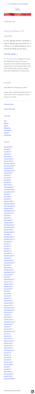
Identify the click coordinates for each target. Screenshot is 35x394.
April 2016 (7, 298)
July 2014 (6, 326)
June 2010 (6, 357)
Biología (6, 123)
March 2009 (7, 371)
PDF (6, 68)
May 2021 (6, 248)
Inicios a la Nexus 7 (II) (14, 31)
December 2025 (8, 163)
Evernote (24, 63)
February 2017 (8, 284)
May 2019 (6, 265)
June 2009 (6, 369)
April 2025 (7, 182)
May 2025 (6, 180)
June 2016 (6, 293)
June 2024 (6, 196)
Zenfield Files (14, 71)
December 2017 (8, 279)
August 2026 (7, 147)
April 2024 (7, 199)
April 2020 (7, 258)
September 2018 (8, 272)
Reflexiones (7, 128)
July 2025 (6, 175)
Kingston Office (22, 66)
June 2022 (6, 234)
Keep (15, 66)
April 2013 (7, 336)
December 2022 (8, 225)
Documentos (7, 63)
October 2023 (8, 208)
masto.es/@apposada (9, 109)
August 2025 (7, 173)
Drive (13, 63)
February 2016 (8, 303)
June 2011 (6, 352)
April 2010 (7, 360)
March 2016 (7, 300)
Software (20, 59)
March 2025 (7, 185)
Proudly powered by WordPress (12, 390)
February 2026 (8, 159)
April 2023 (7, 218)
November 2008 (8, 378)
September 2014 (8, 322)
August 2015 (7, 312)
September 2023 (8, 211)
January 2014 (7, 329)
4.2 (5, 61)
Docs (25, 61)
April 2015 (7, 315)
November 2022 (8, 227)
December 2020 (8, 255)
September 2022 (8, 232)
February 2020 (8, 260)
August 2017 (7, 281)
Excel (28, 63)
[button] (32, 391)
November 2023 (8, 206)
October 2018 (8, 270)
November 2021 (8, 239)
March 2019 (7, 267)
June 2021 (6, 246)
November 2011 (8, 350)
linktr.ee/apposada (9, 104)
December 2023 (8, 203)
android (17, 61)
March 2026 (7, 156)
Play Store (20, 68)
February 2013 (8, 341)
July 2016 (6, 291)
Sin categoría (7, 130)
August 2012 (7, 348)
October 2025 (8, 168)
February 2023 (8, 222)
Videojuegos (7, 135)
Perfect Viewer (12, 68)
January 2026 (7, 161)
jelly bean (11, 66)
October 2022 (8, 229)
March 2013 (7, 338)
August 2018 (7, 274)
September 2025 (8, 170)
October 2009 (8, 364)
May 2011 (6, 355)
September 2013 (8, 331)
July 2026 (6, 149)
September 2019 (8, 263)
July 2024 (6, 194)
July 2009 (6, 367)
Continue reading (11, 54)
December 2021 (8, 237)
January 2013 (7, 343)
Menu (17, 9)
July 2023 (6, 215)
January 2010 (7, 362)
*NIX (5, 121)
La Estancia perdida (17, 3)
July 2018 (6, 277)
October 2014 (8, 319)
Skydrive (25, 68)
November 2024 (8, 192)
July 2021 (6, 244)
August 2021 (7, 241)
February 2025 (8, 187)
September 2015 (8, 310)
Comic (22, 61)
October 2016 (8, 286)
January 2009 (7, 376)
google (6, 66)
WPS (9, 71)
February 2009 (8, 374)
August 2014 (7, 324)
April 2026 (7, 154)
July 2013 (6, 333)
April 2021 (7, 251)
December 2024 (8, 189)
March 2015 (7, 317)
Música (6, 125)
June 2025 (6, 177)
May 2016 (6, 296)
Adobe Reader (10, 61)
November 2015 (8, 307)
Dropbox (18, 63)
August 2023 (7, 213)
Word (5, 71)
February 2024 (8, 201)
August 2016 (7, 289)
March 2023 (7, 220)
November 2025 (8, 166)
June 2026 (6, 151)
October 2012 (8, 345)
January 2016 (7, 305)
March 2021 (7, 253)
